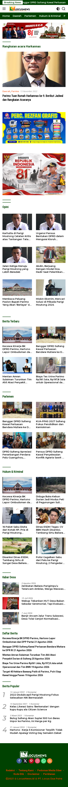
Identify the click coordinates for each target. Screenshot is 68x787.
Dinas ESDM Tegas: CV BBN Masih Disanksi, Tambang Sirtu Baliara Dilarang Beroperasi (49, 529)
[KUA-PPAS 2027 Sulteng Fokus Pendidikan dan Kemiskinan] (51, 410)
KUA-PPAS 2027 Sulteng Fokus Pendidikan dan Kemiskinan (50, 424)
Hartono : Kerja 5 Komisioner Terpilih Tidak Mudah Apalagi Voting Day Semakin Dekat (36, 731)
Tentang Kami (26, 770)
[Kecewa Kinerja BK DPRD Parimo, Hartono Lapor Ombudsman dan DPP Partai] (17, 335)
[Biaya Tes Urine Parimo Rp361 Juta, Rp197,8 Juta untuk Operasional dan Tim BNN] (51, 365)
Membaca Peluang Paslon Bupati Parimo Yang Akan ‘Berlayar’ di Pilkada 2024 (16, 301)
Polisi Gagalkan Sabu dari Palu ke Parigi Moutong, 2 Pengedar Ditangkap (49, 560)
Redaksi (10, 770)
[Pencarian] (64, 8)
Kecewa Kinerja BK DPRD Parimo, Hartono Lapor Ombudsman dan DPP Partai (17, 349)
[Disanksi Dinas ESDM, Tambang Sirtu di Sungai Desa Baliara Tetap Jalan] (17, 546)
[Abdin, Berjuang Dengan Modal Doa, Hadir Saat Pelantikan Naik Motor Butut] (51, 255)
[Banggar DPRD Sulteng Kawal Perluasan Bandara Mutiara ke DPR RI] (51, 335)
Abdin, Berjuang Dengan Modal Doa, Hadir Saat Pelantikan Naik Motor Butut (49, 269)
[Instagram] (37, 761)
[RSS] (49, 761)
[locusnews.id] (20, 8)
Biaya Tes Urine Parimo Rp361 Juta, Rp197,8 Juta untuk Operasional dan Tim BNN (50, 379)
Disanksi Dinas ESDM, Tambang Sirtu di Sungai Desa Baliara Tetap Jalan (15, 560)
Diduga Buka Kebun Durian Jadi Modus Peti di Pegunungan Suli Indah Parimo (50, 499)
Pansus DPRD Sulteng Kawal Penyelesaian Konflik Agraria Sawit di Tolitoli (50, 454)
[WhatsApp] (43, 761)
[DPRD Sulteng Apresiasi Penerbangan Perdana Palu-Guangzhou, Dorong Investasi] (17, 440)
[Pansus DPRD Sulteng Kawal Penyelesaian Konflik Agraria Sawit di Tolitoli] (51, 440)
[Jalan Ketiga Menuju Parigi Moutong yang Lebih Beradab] (17, 255)
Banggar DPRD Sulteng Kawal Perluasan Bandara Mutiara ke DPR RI (50, 349)
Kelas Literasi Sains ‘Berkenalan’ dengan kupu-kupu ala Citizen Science (34, 708)
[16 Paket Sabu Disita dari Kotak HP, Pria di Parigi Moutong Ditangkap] (17, 515)
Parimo (15, 91)
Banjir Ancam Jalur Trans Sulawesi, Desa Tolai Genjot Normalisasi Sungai (42, 617)
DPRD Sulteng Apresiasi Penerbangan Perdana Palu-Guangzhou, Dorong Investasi (16, 454)
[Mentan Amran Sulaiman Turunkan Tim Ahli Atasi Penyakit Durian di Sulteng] (17, 365)
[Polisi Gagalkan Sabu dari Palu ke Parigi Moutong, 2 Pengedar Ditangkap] (51, 546)
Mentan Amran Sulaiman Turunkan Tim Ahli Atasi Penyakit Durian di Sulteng (17, 379)
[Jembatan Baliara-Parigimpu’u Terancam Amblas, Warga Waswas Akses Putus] (10, 588)
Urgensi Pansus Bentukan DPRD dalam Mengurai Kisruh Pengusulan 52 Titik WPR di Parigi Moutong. (50, 236)
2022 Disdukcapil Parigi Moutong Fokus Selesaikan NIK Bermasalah (34, 696)
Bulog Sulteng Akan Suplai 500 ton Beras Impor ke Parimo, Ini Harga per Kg (35, 720)
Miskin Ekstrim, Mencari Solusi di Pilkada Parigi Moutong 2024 (50, 301)
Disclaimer (34, 774)
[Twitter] (25, 761)
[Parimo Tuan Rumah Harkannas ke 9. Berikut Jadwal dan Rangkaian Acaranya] (34, 69)
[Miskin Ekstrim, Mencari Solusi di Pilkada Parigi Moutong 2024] (51, 287)
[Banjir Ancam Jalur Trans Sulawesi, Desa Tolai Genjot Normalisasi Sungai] (10, 618)
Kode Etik (19, 774)
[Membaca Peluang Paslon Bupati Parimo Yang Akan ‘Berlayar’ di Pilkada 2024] (17, 287)
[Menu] (4, 8)
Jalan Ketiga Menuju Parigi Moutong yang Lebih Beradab (15, 269)
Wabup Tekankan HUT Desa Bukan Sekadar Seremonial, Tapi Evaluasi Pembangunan (42, 602)
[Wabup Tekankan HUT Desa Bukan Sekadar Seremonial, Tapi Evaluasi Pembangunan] (10, 603)
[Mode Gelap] (58, 8)
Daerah (6, 91)
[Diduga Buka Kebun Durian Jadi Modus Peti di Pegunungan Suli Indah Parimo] (51, 485)
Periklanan (49, 774)
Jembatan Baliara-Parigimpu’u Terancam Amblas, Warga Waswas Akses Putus (42, 587)
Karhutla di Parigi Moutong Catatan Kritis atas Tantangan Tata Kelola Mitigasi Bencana (17, 236)
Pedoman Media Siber (49, 770)
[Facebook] (19, 761)
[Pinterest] (31, 761)
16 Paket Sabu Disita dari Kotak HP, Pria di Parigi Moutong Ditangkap (15, 529)
